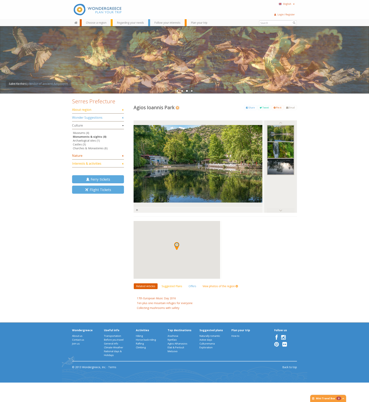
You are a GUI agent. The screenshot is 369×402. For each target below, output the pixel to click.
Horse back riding (146, 339)
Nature (77, 155)
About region (81, 110)
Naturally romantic (209, 336)
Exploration (206, 347)
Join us (76, 343)
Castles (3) (79, 144)
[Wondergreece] (98, 9)
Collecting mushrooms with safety (158, 308)
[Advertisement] (98, 224)
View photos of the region (219, 286)
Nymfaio (172, 339)
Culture (77, 125)
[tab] (98, 110)
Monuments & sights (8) (89, 136)
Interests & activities (86, 163)
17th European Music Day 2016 (156, 298)
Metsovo (173, 351)
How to (235, 336)
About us (77, 336)
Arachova (173, 336)
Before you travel (114, 339)
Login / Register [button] (286, 14)
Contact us (78, 339)
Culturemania (207, 343)
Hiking (139, 336)
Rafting (140, 343)
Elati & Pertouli (176, 347)
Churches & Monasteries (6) (90, 148)
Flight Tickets (99, 189)
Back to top (289, 367)
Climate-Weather (113, 347)
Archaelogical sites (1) (86, 140)
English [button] (289, 3)
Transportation (112, 336)
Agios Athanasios (177, 343)
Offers (192, 286)
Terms (112, 367)
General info (111, 343)
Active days (205, 339)
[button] (176, 246)
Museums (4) (81, 133)
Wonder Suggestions (87, 117)
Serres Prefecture (93, 101)
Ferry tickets (99, 179)
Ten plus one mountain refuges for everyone (165, 303)
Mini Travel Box (327, 398)
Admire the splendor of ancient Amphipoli (38, 84)
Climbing (141, 347)
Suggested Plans (172, 286)
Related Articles (145, 286)
